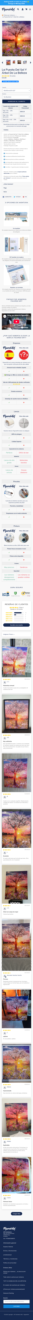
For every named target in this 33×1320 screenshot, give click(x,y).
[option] (8, 63)
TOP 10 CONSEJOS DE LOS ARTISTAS (14, 1281)
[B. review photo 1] (16, 772)
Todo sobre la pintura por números (13, 1277)
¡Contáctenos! (7, 1254)
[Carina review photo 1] (16, 1175)
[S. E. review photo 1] (16, 884)
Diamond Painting (8, 1293)
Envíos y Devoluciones (9, 1250)
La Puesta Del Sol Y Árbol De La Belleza (13, 17)
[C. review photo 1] (16, 1009)
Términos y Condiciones (10, 1258)
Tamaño (4, 87)
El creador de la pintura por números (14, 1285)
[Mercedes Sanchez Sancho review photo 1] (16, 945)
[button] (5, 76)
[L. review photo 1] (16, 828)
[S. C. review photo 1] (16, 658)
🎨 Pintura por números (8, 15)
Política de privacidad (9, 1263)
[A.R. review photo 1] (16, 714)
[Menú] (30, 9)
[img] (6, 679)
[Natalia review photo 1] (16, 1117)
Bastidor (4, 94)
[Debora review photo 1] (16, 1063)
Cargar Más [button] (16, 1214)
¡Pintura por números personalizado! (14, 1289)
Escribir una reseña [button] (16, 625)
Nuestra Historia (8, 1246)
